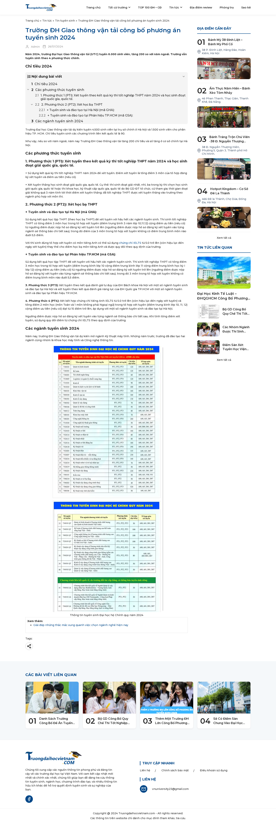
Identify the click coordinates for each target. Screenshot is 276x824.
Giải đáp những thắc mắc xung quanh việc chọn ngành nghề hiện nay (80, 625)
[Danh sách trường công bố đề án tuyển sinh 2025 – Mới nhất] (52, 698)
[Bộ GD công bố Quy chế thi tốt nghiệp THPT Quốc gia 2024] (208, 312)
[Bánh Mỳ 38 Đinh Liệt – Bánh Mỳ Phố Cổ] (224, 68)
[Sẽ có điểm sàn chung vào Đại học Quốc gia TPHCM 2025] (223, 698)
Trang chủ (32, 20)
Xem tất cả (224, 237)
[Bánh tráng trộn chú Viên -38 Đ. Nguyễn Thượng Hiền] (224, 169)
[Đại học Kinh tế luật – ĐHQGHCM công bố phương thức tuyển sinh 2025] (224, 273)
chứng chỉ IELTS (130, 243)
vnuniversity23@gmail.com (170, 789)
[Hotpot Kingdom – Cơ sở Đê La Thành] (224, 217)
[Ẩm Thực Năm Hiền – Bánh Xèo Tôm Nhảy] (224, 117)
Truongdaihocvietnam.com (136, 813)
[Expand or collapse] (183, 76)
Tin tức (47, 20)
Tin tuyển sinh (65, 20)
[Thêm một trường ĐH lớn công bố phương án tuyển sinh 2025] (166, 698)
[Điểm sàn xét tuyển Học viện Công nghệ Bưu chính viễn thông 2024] (208, 347)
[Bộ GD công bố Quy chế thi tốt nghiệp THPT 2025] (109, 698)
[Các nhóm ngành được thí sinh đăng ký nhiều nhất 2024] (208, 329)
